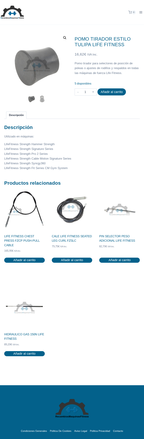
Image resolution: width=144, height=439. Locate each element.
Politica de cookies (60, 431)
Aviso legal (80, 431)
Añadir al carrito (112, 92)
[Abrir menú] (141, 12)
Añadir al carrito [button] (24, 260)
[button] (65, 38)
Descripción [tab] (16, 115)
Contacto (118, 431)
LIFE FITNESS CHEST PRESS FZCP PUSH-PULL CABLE (22, 241)
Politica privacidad (100, 431)
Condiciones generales (34, 431)
